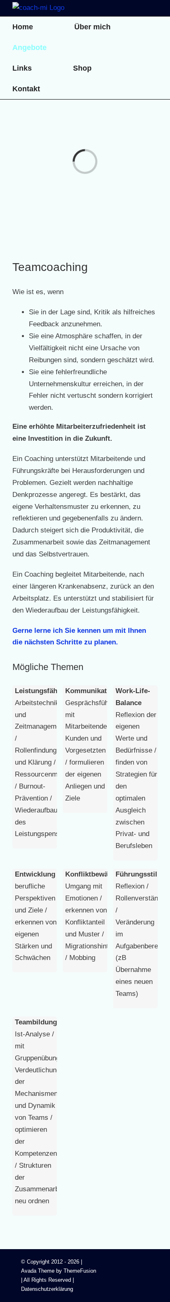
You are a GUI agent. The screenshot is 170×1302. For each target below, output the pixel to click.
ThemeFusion (80, 1271)
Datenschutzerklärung (47, 1289)
